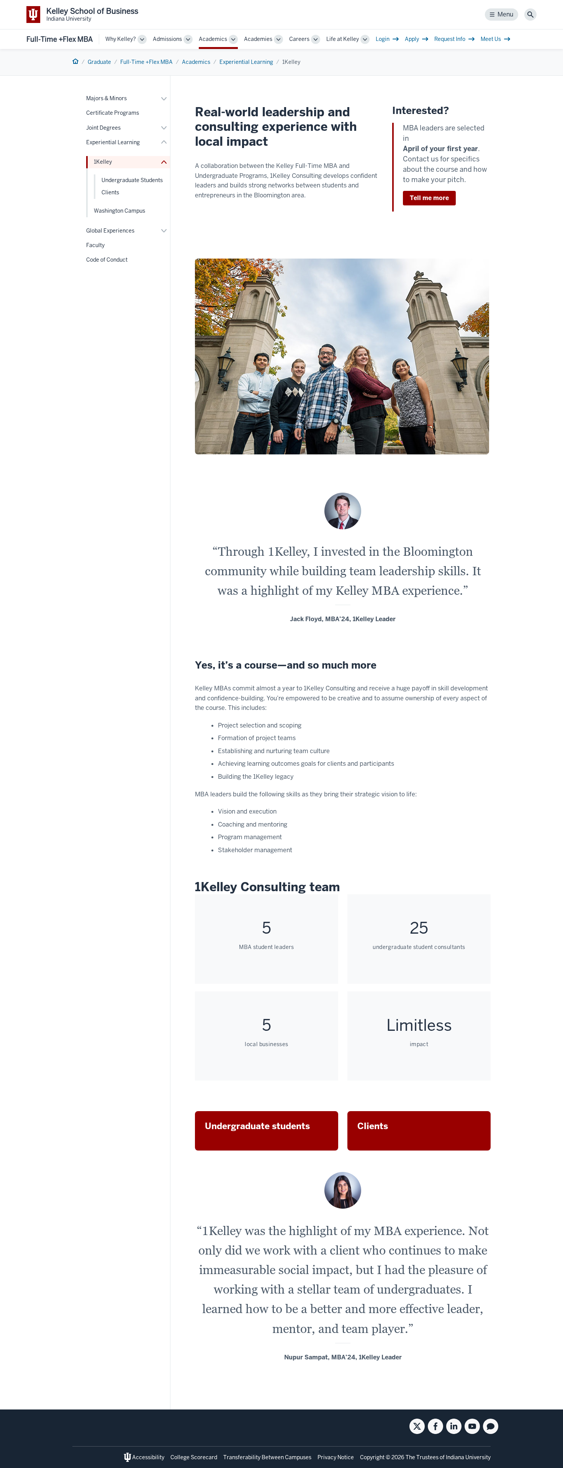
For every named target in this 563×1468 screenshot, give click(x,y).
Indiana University (468, 1457)
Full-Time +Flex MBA (59, 39)
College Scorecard (193, 1457)
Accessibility (148, 1457)
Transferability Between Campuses (267, 1457)
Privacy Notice (336, 1457)
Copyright (372, 1457)
